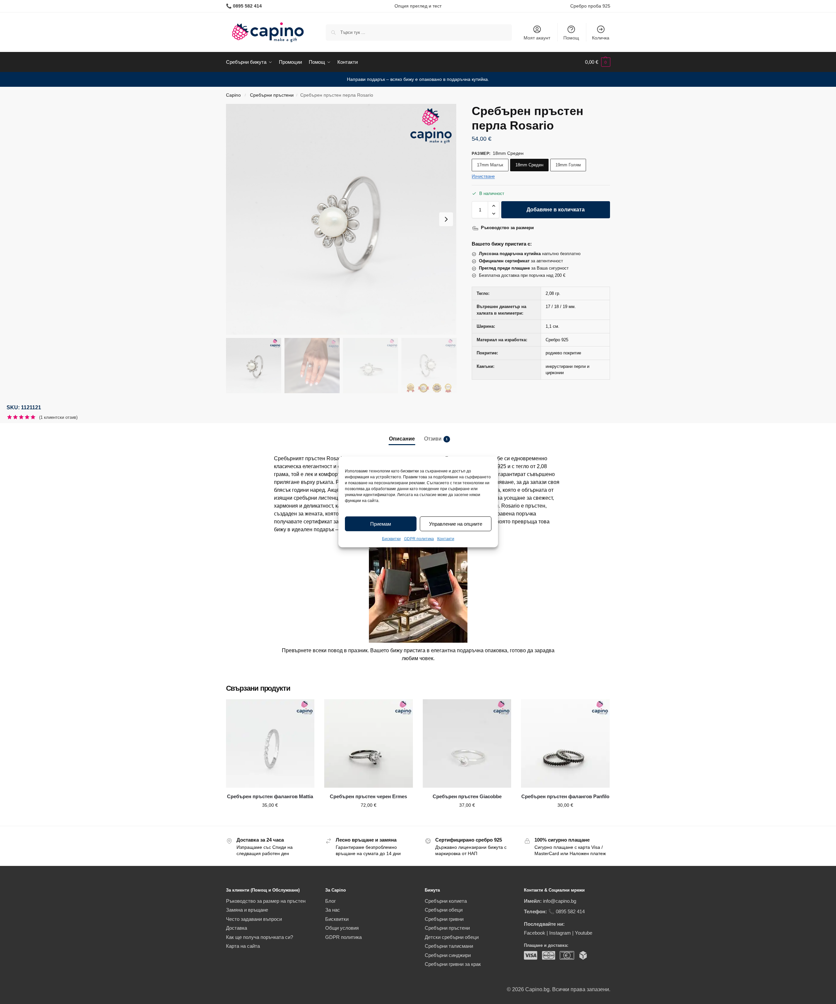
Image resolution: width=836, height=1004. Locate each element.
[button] (597, 62)
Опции (270, 819)
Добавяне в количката (556, 209)
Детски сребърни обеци (452, 937)
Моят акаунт (537, 37)
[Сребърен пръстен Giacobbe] (467, 743)
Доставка (236, 928)
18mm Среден (529, 164)
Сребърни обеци (444, 910)
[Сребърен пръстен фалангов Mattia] (270, 743)
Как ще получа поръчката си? (259, 937)
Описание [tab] (402, 439)
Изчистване (483, 176)
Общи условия (342, 928)
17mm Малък (490, 164)
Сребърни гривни (444, 919)
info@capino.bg (559, 901)
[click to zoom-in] (341, 219)
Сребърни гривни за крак (453, 964)
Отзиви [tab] (436, 439)
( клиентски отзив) (58, 417)
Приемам (380, 524)
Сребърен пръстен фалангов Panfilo (565, 796)
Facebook (534, 933)
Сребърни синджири (448, 955)
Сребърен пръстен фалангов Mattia (270, 796)
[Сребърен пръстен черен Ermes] (368, 743)
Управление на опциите (455, 524)
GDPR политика (419, 539)
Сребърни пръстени (272, 95)
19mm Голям (568, 164)
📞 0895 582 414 (566, 911)
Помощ (571, 37)
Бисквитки (391, 539)
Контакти (445, 539)
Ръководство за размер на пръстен (265, 901)
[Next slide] (446, 219)
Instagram (560, 933)
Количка (600, 37)
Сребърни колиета (446, 901)
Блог (330, 901)
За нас (332, 910)
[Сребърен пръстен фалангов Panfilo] (565, 743)
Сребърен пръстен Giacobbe (467, 796)
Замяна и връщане (247, 910)
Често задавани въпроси (254, 919)
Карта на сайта (243, 946)
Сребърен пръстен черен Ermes (368, 796)
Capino (233, 95)
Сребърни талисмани (449, 946)
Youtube (583, 933)
